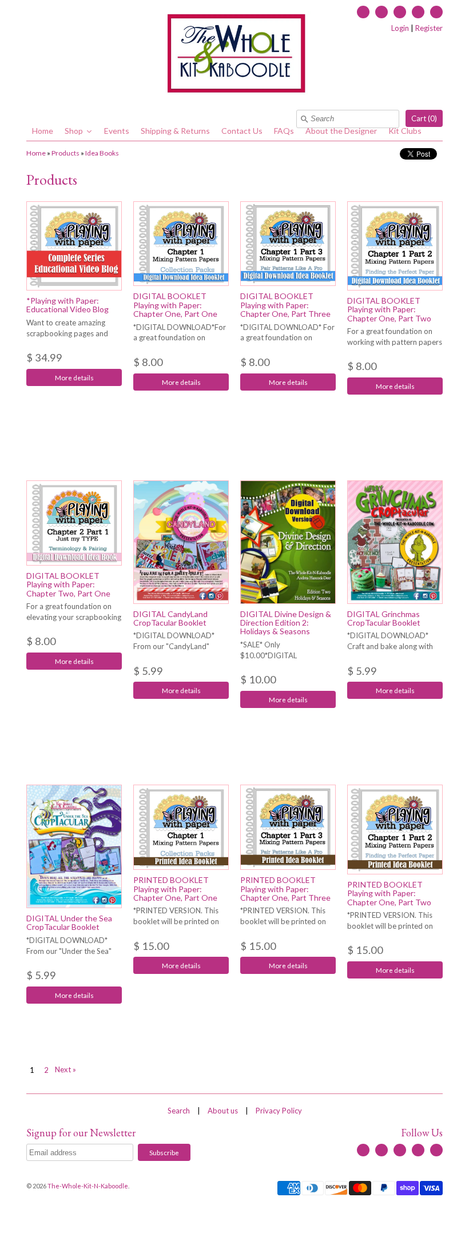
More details (74, 377)
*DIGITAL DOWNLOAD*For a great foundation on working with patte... (179, 338)
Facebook (363, 12)
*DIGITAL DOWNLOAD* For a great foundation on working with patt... (287, 338)
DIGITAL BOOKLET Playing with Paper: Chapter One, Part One (175, 305)
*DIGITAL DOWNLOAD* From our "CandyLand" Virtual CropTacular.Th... (173, 646)
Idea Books (102, 153)
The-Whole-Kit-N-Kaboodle (87, 1186)
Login (400, 28)
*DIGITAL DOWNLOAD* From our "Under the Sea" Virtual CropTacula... (69, 951)
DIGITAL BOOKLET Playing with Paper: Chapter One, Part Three (285, 305)
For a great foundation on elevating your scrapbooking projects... (73, 617)
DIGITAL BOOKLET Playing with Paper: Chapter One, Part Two (389, 309)
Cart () (424, 118)
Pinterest (436, 12)
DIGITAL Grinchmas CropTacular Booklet (383, 618)
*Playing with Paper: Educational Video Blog (67, 305)
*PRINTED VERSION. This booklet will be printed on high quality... (176, 921)
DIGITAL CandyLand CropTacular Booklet (170, 618)
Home (36, 153)
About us (223, 1110)
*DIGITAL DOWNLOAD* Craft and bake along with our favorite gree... (390, 646)
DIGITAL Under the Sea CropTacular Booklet (69, 922)
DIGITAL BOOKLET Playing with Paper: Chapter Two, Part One (68, 584)
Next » (65, 1069)
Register (429, 28)
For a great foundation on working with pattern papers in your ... (394, 342)
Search (179, 1110)
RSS (381, 12)
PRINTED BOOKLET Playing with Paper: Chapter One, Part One (175, 888)
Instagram (418, 12)
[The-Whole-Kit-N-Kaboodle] (234, 54)
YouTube (400, 12)
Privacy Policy (279, 1110)
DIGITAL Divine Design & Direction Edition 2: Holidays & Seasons (285, 623)
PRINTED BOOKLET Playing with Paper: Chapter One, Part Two (389, 893)
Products (65, 153)
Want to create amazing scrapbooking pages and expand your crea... (67, 333)
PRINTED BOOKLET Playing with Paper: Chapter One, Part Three (285, 888)
